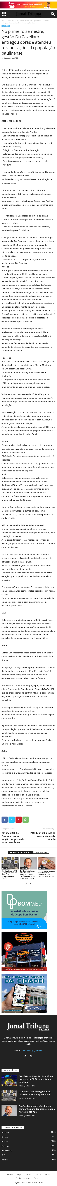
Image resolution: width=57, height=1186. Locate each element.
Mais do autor (41, 852)
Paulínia (11, 21)
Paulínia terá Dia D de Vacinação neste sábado (42, 836)
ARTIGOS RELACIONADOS (20, 852)
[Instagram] (32, 1057)
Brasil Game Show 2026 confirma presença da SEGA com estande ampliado (36, 1079)
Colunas (38, 1174)
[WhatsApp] (25, 820)
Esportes (5, 1146)
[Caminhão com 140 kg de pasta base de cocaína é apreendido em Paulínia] (10, 863)
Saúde (4, 1155)
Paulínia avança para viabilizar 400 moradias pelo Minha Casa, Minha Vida (46, 874)
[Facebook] (5, 820)
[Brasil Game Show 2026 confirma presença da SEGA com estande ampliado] (9, 1080)
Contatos (37, 1178)
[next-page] (30, 883)
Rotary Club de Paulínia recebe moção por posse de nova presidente (13, 837)
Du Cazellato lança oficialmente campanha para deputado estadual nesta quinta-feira (27, 874)
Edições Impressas (23, 1178)
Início (3, 21)
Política (5, 1141)
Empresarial (7, 1151)
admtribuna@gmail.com (32, 1050)
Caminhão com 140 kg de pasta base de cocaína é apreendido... (35, 1093)
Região (5, 1137)
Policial (5, 868)
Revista (47, 1174)
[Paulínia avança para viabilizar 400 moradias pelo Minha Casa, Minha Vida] (46, 863)
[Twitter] (12, 820)
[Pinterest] (19, 820)
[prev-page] (26, 883)
